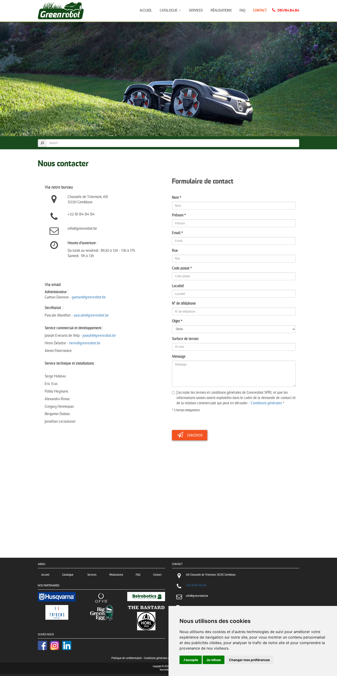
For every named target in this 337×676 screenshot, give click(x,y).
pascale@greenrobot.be (91, 315)
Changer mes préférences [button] (249, 660)
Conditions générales (266, 403)
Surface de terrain (185, 339)
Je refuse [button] (213, 660)
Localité (178, 286)
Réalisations (221, 10)
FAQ (242, 10)
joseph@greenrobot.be (99, 335)
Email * (177, 233)
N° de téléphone (184, 303)
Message (178, 356)
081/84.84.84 (288, 10)
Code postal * (182, 268)
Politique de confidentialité (126, 658)
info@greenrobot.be (197, 596)
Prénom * (179, 215)
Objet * (177, 321)
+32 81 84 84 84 (196, 585)
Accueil (146, 10)
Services (196, 10)
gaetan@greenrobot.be (89, 297)
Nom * (176, 197)
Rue (175, 250)
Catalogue (169, 10)
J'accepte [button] (190, 660)
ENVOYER (195, 435)
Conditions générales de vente (161, 658)
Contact (260, 10)
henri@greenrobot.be (84, 343)
